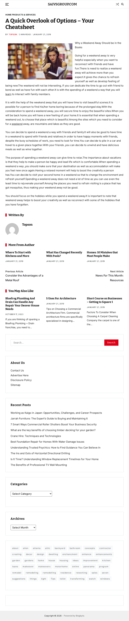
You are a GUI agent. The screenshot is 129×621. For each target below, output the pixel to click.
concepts (90, 548)
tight (43, 578)
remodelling (49, 572)
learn (8, 94)
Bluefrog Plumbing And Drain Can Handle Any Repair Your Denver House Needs (22, 303)
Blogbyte (80, 615)
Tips (53, 578)
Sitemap (15, 385)
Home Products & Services (20, 14)
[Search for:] (56, 343)
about (15, 548)
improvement (90, 560)
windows (105, 578)
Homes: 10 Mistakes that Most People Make (102, 254)
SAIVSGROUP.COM (62, 4)
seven (105, 572)
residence (65, 572)
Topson (13, 34)
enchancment (69, 554)
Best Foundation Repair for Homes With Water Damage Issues (47, 441)
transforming (77, 578)
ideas (76, 560)
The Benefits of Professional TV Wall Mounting (39, 464)
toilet (63, 578)
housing (64, 560)
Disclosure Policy (21, 380)
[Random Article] (117, 4)
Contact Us (17, 370)
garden (16, 560)
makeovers (44, 566)
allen (25, 548)
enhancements (104, 554)
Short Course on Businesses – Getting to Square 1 (104, 300)
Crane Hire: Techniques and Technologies (36, 436)
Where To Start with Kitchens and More (18, 254)
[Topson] (12, 230)
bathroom (75, 548)
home (41, 560)
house (52, 560)
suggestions (18, 578)
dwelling (53, 554)
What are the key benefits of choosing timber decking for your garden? (53, 430)
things (33, 578)
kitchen (106, 560)
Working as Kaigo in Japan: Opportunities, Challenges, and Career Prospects (56, 412)
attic (47, 548)
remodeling (32, 572)
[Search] (122, 4)
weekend (17, 123)
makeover (28, 566)
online (75, 566)
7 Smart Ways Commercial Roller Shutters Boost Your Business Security (54, 424)
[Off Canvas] (7, 4)
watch (92, 578)
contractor (105, 548)
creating (17, 554)
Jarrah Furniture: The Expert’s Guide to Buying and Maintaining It (49, 418)
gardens (29, 560)
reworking (81, 572)
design (40, 554)
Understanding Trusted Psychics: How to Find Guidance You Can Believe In (55, 447)
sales (94, 572)
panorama (89, 566)
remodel (16, 572)
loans (15, 566)
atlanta (37, 548)
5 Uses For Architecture (61, 298)
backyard (60, 548)
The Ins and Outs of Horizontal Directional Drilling (40, 453)
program (104, 566)
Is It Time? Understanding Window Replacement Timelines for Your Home (55, 459)
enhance (86, 554)
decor (29, 554)
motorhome (61, 566)
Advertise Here (20, 375)
